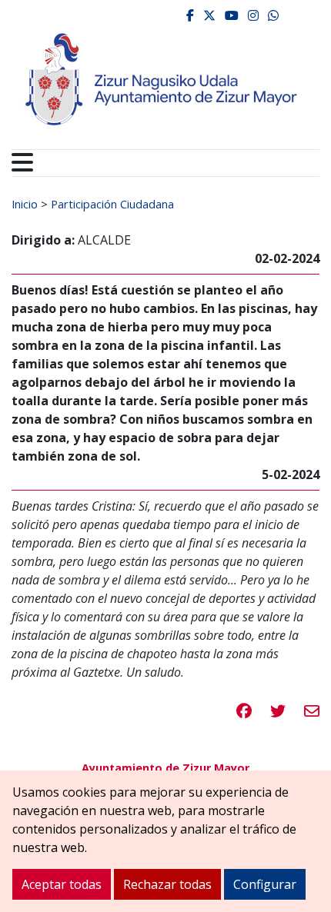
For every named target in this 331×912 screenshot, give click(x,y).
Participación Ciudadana (112, 203)
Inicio (25, 203)
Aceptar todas (62, 884)
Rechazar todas (167, 884)
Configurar (264, 884)
